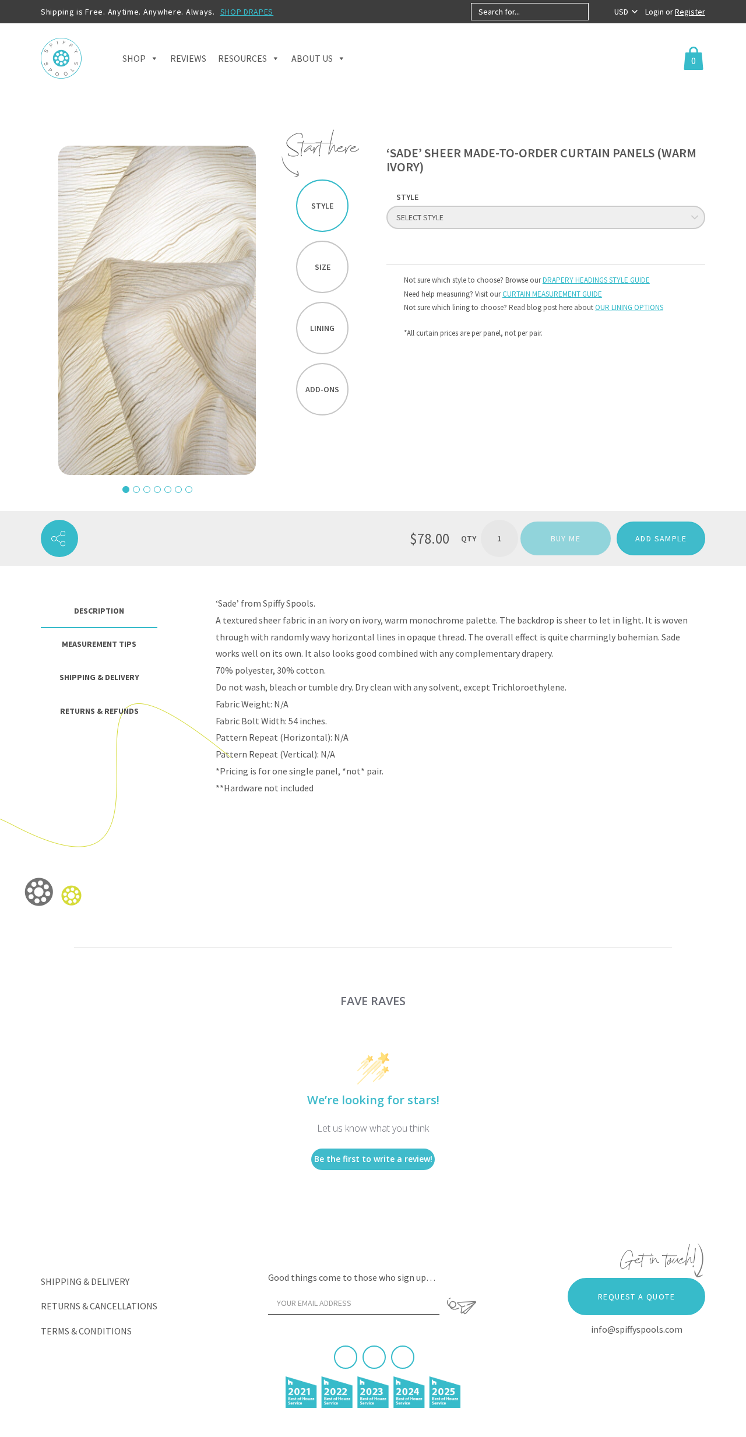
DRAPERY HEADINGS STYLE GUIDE (596, 280)
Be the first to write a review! (373, 1158)
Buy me (565, 538)
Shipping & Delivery (85, 1281)
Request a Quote (636, 1296)
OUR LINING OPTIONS (629, 307)
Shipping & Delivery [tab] (99, 677)
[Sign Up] (461, 1305)
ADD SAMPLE (661, 538)
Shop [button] (134, 58)
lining (322, 328)
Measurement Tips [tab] (99, 644)
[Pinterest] (374, 1357)
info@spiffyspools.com (636, 1329)
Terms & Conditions (86, 1331)
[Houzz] (402, 1357)
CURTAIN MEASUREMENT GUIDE (552, 294)
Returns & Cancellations (99, 1306)
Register (690, 11)
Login (655, 11)
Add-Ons (322, 389)
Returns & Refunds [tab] (99, 711)
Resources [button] (242, 58)
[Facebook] (345, 1357)
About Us (312, 58)
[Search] (598, 11)
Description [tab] (99, 610)
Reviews (188, 58)
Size (322, 267)
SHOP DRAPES (247, 11)
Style (322, 205)
